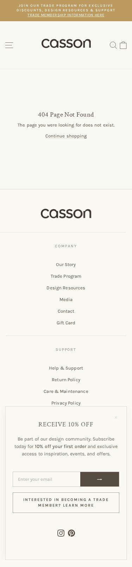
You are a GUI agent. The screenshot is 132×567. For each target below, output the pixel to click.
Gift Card (66, 322)
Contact (66, 311)
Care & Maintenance (66, 391)
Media (66, 299)
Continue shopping (65, 135)
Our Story (66, 264)
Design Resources (65, 287)
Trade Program (66, 276)
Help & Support (66, 368)
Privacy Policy (66, 403)
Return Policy (66, 379)
